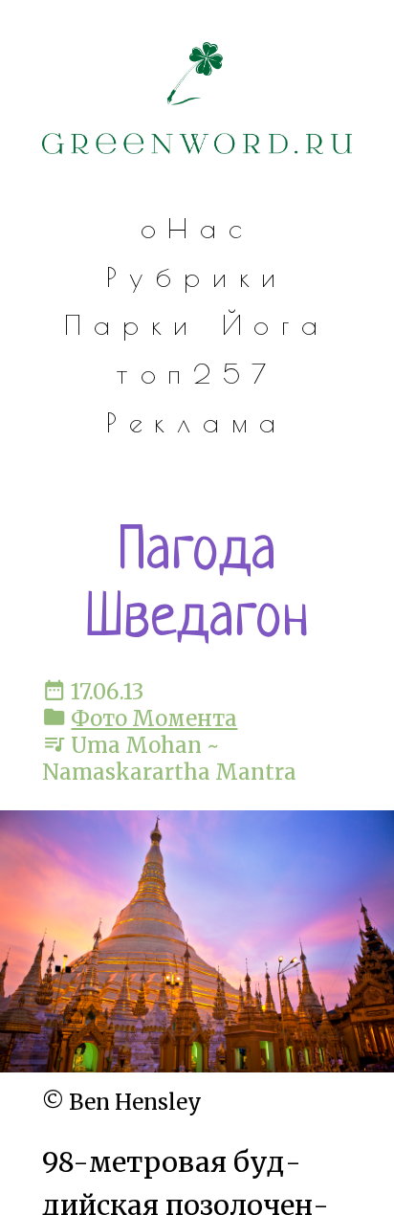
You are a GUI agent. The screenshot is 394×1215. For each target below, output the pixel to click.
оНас (197, 228)
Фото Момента (154, 718)
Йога (276, 325)
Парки (132, 325)
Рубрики (197, 277)
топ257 (197, 373)
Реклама (197, 422)
